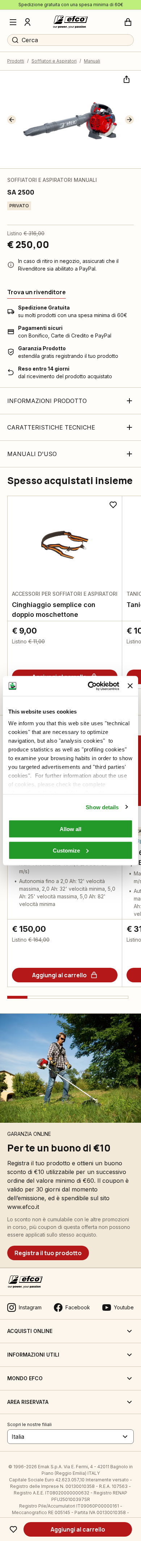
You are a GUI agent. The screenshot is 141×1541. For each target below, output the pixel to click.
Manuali (92, 61)
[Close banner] (130, 685)
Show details (102, 807)
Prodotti (15, 61)
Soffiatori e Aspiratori (54, 61)
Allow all (70, 829)
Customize (66, 850)
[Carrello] (128, 22)
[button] (11, 119)
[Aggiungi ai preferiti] (13, 1529)
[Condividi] (125, 78)
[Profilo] (27, 22)
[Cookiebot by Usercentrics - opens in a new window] (89, 686)
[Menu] (13, 22)
